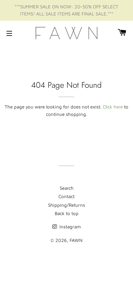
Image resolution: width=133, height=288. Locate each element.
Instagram (69, 226)
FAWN (76, 240)
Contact (66, 196)
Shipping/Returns (66, 205)
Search (67, 188)
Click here (113, 106)
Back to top (67, 213)
